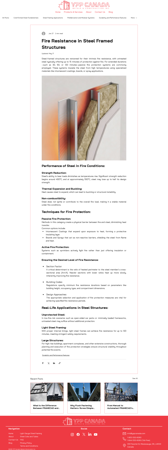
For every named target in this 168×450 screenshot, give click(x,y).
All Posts (5, 18)
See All (135, 378)
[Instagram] (72, 434)
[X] (84, 434)
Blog (10, 443)
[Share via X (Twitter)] (48, 363)
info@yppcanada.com (136, 433)
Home (11, 433)
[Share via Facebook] (43, 363)
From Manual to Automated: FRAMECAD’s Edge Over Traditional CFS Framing (120, 406)
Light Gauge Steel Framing (31, 433)
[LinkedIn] (90, 434)
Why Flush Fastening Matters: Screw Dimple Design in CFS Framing (81, 406)
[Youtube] (96, 434)
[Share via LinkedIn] (54, 363)
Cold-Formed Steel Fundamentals (26, 18)
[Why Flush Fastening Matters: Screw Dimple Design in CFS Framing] (84, 392)
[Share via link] (60, 363)
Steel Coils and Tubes (29, 436)
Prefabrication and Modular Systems (81, 18)
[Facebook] (78, 434)
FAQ (22, 440)
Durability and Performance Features (112, 18)
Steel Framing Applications (53, 18)
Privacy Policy (26, 443)
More (133, 18)
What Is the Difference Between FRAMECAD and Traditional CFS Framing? (46, 406)
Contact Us (13, 440)
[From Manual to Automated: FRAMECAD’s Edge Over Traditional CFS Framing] (121, 392)
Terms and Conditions (29, 446)
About (11, 436)
